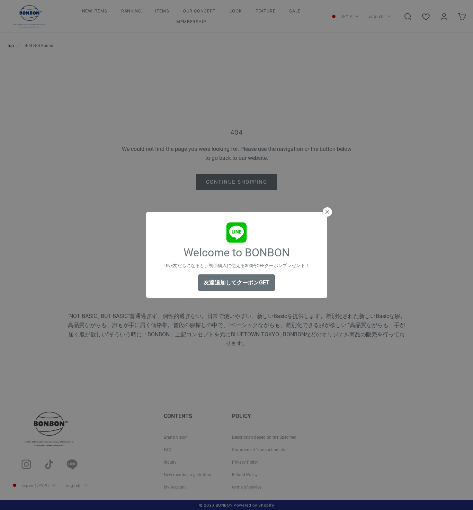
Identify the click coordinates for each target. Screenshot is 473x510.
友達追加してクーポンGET (236, 282)
